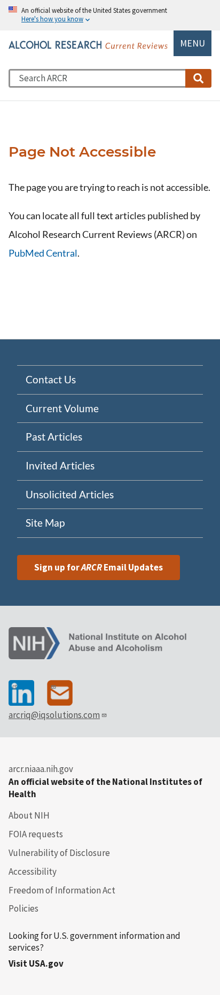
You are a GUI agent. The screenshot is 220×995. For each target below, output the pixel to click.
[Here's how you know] (110, 15)
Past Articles (54, 437)
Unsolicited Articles (70, 494)
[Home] (89, 45)
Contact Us (51, 379)
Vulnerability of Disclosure (59, 853)
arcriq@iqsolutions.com (54, 715)
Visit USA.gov (36, 963)
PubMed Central (43, 253)
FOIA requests (36, 834)
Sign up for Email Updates (98, 567)
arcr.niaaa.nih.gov (41, 769)
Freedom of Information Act (62, 890)
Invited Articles (60, 466)
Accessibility (33, 871)
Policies (23, 908)
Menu (192, 43)
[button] (198, 78)
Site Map (45, 523)
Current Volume (62, 408)
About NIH (29, 815)
